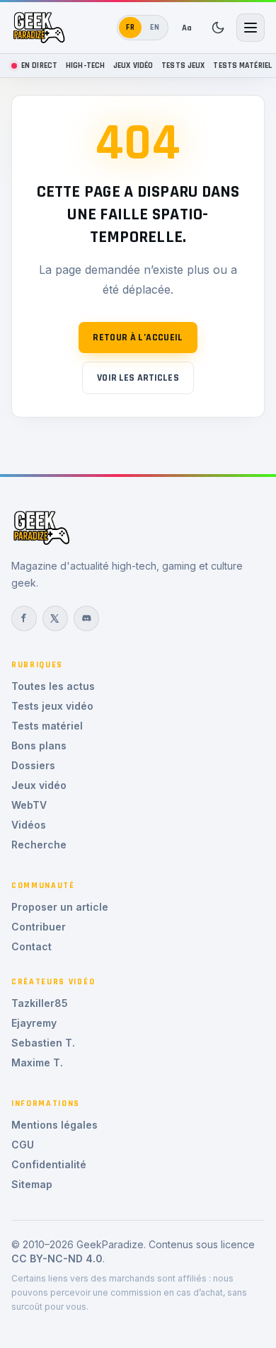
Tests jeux (183, 65)
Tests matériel (242, 65)
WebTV (29, 805)
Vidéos (28, 825)
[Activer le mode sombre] (218, 27)
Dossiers (33, 765)
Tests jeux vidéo (52, 706)
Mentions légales (54, 1125)
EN (155, 27)
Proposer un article (59, 907)
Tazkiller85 (39, 1003)
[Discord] (86, 618)
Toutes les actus (53, 686)
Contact (31, 946)
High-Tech (85, 65)
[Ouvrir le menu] (250, 27)
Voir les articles (137, 377)
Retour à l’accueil (138, 337)
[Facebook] (24, 618)
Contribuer (38, 927)
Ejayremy (34, 1023)
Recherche (39, 845)
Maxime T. (37, 1062)
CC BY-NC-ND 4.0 (57, 1258)
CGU (22, 1145)
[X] (55, 618)
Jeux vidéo (133, 65)
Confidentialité (48, 1164)
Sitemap (31, 1184)
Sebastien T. (43, 1043)
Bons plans (39, 745)
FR (130, 27)
